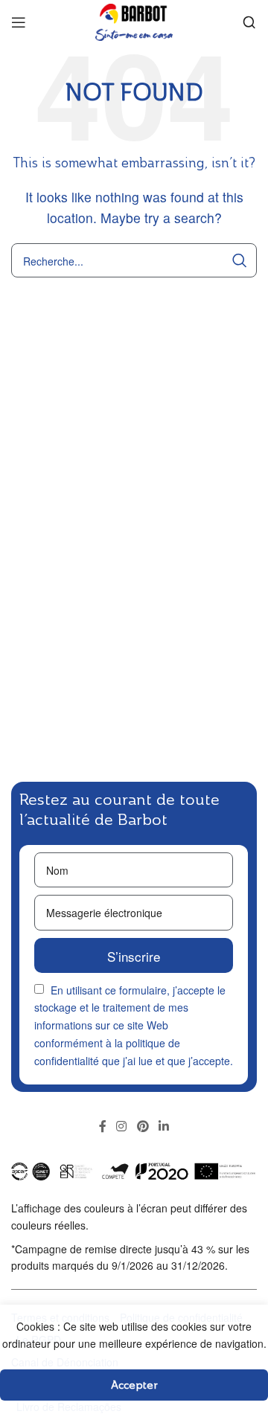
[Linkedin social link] (163, 1127)
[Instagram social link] (122, 1127)
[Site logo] (134, 20)
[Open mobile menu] (19, 22)
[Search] (249, 22)
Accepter (134, 1385)
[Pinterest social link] (142, 1127)
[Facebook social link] (102, 1127)
